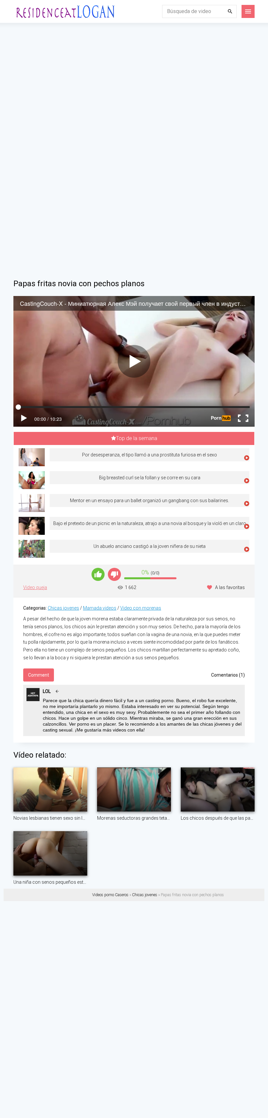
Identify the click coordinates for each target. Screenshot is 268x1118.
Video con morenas (140, 608)
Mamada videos (99, 608)
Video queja (35, 587)
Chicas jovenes (63, 608)
